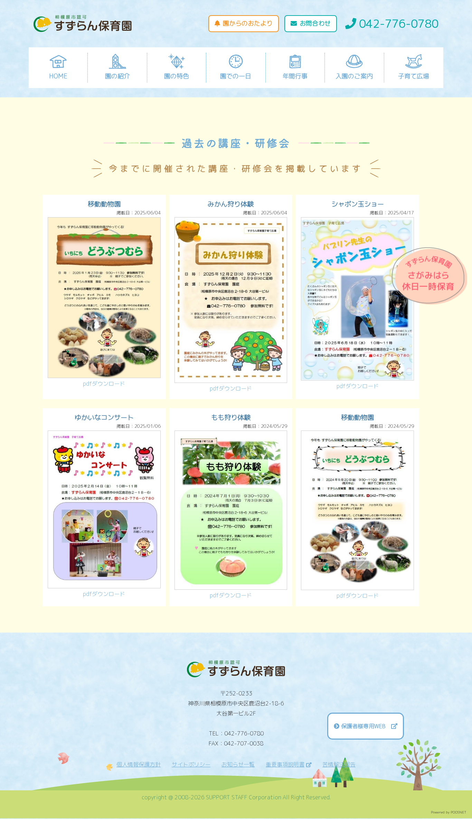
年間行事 (295, 76)
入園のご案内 (354, 76)
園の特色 (176, 76)
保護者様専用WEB (366, 726)
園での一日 (235, 76)
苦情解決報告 (339, 764)
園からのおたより (248, 23)
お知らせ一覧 (238, 764)
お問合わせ (315, 23)
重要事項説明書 (285, 764)
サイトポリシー (191, 764)
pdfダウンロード (104, 383)
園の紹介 (117, 76)
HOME (58, 76)
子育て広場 (413, 76)
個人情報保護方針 (138, 764)
